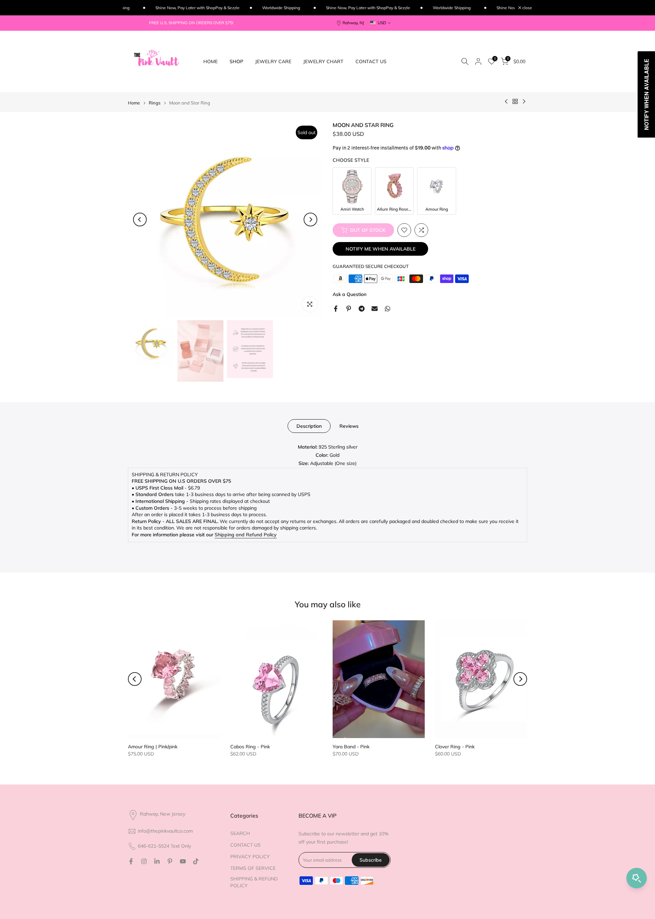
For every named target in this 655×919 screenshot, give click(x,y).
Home (134, 103)
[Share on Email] (375, 309)
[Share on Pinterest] (349, 309)
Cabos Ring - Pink (250, 747)
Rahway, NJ (353, 22)
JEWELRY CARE (273, 61)
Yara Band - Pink (351, 747)
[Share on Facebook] (336, 309)
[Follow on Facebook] (131, 861)
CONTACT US (371, 61)
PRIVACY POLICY (250, 856)
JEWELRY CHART (323, 61)
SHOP (236, 61)
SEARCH (240, 833)
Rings (154, 103)
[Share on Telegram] (362, 309)
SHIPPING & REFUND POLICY (254, 882)
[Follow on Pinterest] (170, 861)
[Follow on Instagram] (144, 861)
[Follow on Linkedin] (157, 861)
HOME (210, 61)
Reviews (349, 426)
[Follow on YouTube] (183, 861)
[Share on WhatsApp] (387, 309)
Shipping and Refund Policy (246, 535)
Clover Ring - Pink (455, 747)
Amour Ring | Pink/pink (152, 747)
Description (309, 426)
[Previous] (140, 219)
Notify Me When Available (381, 249)
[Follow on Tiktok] (196, 861)
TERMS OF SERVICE (253, 868)
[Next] (310, 219)
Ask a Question (349, 294)
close (526, 8)
